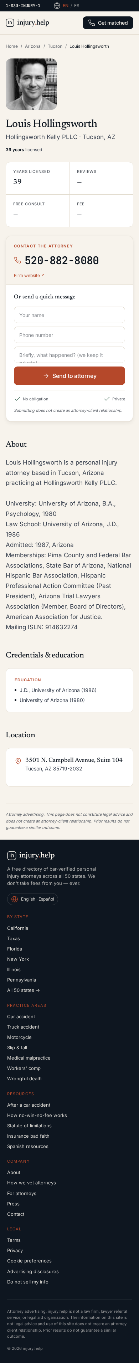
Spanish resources (27, 1146)
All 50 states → (23, 990)
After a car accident (28, 1105)
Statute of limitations (29, 1125)
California (17, 928)
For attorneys (21, 1193)
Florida (14, 949)
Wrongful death (24, 1078)
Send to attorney (74, 375)
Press (13, 1203)
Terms (14, 1240)
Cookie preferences (29, 1261)
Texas (13, 938)
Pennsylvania (21, 980)
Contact (15, 1214)
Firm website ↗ (29, 275)
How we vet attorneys (31, 1182)
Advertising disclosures (33, 1271)
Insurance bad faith (28, 1136)
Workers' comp (24, 1068)
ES (76, 5)
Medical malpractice (29, 1058)
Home (12, 46)
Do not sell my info (27, 1282)
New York (18, 959)
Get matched (113, 23)
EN (65, 5)
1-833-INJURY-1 (23, 6)
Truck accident (23, 1027)
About (13, 1172)
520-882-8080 (62, 260)
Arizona (33, 46)
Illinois (14, 969)
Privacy (15, 1250)
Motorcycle (19, 1037)
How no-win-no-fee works (37, 1115)
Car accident (21, 1016)
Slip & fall (17, 1047)
